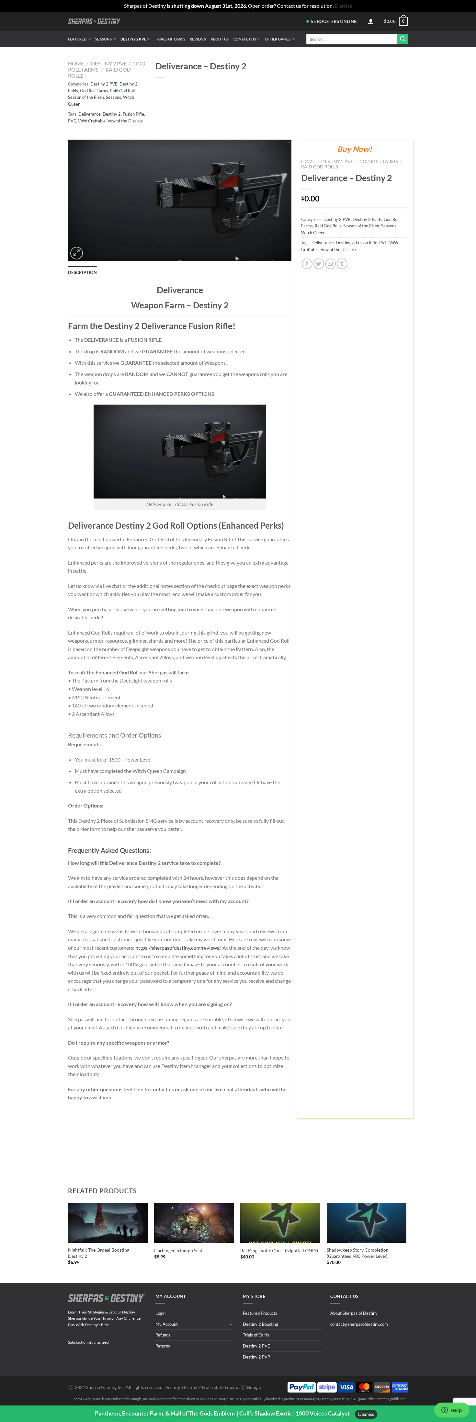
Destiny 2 (112, 114)
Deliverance (89, 114)
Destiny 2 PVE (133, 39)
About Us (219, 39)
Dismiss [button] (343, 6)
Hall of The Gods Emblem (203, 1413)
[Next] (406, 1237)
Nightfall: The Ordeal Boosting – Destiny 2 (100, 1253)
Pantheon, (108, 1413)
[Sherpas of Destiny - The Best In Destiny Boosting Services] (95, 21)
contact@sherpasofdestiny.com (359, 1324)
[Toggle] (231, 1324)
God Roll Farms (94, 90)
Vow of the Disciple (125, 120)
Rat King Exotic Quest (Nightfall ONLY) (279, 1250)
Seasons (103, 39)
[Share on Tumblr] (342, 263)
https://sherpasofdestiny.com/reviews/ (178, 948)
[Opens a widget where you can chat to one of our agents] (452, 1411)
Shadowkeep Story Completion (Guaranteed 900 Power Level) (358, 1253)
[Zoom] (76, 253)
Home (76, 63)
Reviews (198, 39)
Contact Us (244, 39)
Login (160, 1313)
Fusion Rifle (133, 114)
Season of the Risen (86, 97)
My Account (166, 1324)
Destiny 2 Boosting (260, 1324)
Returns (162, 1345)
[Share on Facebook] (307, 263)
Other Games (277, 39)
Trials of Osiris (170, 39)
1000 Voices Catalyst (323, 1413)
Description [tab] (82, 272)
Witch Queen (313, 232)
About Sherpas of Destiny (354, 1313)
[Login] (371, 21)
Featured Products (260, 1313)
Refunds (162, 1334)
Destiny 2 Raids (367, 219)
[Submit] (402, 39)
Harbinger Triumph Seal (178, 1250)
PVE (72, 120)
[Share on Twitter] (318, 263)
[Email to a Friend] (330, 263)
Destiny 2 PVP (256, 1356)
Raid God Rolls (123, 90)
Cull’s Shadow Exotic (265, 1413)
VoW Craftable (92, 120)
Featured (77, 39)
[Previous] (68, 1237)
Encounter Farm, (143, 1413)
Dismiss (366, 1414)
